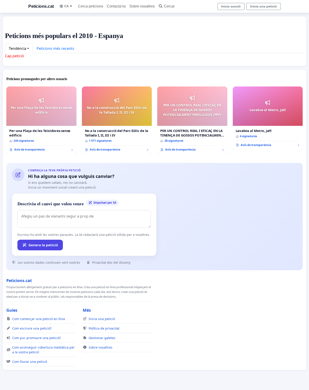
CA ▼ (68, 6)
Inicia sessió (231, 6)
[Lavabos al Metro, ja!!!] (268, 118)
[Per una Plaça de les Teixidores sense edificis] (41, 120)
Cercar (169, 6)
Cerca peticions (90, 6)
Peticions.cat (41, 6)
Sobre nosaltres (142, 6)
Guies (11, 310)
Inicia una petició (263, 6)
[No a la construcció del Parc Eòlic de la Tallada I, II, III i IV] (117, 120)
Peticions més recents (55, 48)
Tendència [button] (17, 48)
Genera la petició (43, 245)
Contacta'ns (116, 6)
